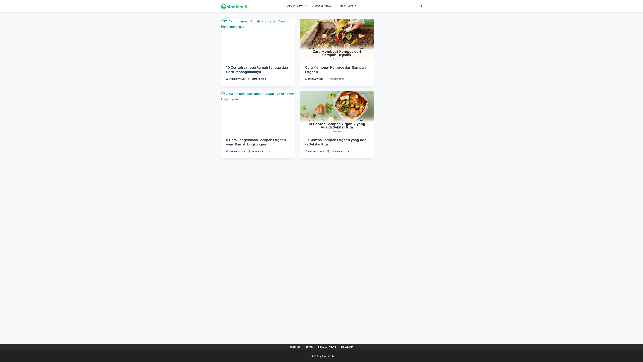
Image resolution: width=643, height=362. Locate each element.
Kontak (308, 347)
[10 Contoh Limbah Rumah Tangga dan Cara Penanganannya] (258, 39)
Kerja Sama (346, 347)
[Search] (421, 6)
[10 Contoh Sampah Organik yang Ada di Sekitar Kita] (337, 112)
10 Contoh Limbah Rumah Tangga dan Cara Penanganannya (257, 69)
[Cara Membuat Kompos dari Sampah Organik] (337, 39)
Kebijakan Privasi (326, 347)
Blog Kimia (328, 356)
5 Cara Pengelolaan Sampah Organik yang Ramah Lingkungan (256, 142)
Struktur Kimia (347, 6)
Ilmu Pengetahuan (321, 6)
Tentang (295, 347)
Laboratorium (295, 6)
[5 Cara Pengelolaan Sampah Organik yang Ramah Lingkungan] (258, 112)
